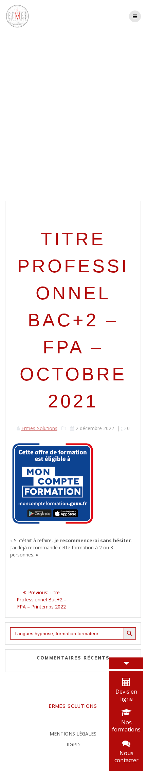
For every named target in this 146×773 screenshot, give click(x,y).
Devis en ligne (126, 695)
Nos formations (126, 726)
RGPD (73, 744)
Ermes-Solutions (39, 428)
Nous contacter (126, 756)
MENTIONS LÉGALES (73, 733)
